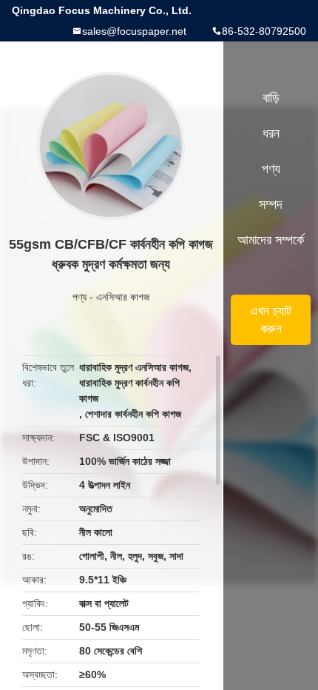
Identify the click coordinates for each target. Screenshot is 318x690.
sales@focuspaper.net (134, 31)
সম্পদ (271, 204)
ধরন (271, 133)
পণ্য (79, 297)
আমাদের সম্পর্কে (270, 239)
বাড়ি (271, 97)
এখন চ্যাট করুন (270, 320)
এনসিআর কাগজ (122, 297)
